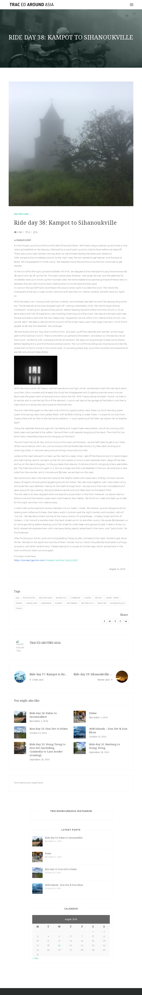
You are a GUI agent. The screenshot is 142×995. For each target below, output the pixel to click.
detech (98, 598)
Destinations (21, 214)
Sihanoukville (117, 603)
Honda (19, 603)
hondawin (46, 603)
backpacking (45, 598)
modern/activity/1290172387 (46, 560)
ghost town (112, 598)
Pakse (93, 713)
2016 (17, 598)
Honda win (31, 603)
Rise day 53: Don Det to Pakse (49, 728)
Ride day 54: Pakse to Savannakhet (64, 837)
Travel (19, 608)
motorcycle (87, 603)
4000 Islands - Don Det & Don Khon (64, 885)
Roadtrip (101, 603)
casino (87, 598)
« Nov (35, 958)
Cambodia (75, 598)
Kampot (59, 603)
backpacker (29, 598)
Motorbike (72, 603)
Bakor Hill (61, 598)
